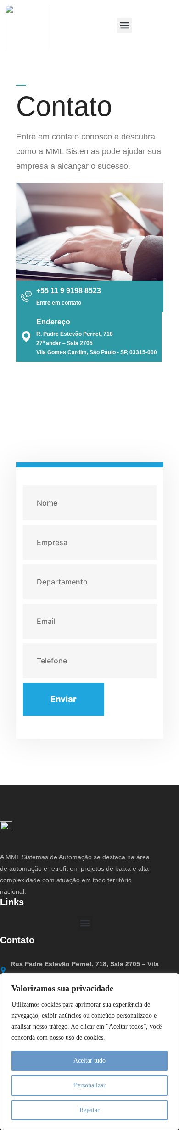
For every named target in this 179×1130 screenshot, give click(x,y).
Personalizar (90, 1085)
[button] (124, 25)
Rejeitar (89, 1110)
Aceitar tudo (89, 1060)
